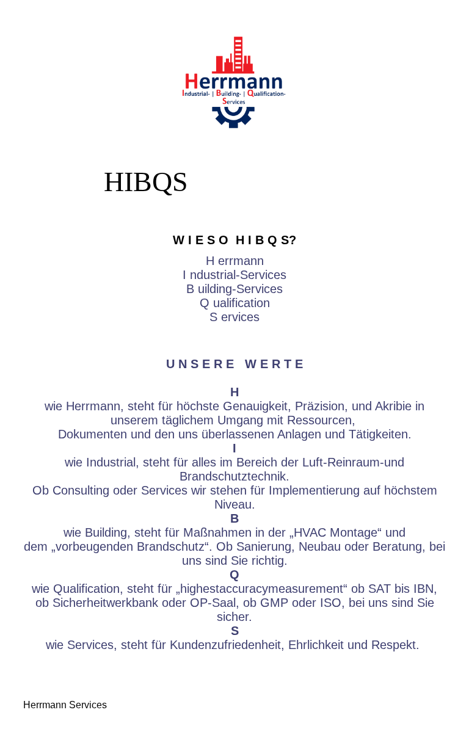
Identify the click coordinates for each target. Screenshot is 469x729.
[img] (234, 82)
